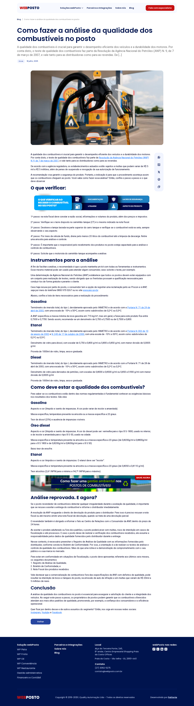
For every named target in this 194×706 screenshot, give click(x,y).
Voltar (40, 621)
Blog (131, 8)
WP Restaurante (26, 668)
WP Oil (20, 658)
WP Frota (22, 654)
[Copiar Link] (159, 187)
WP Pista (22, 649)
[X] (159, 172)
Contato (100, 664)
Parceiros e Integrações (99, 8)
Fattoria (172, 697)
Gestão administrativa (29, 673)
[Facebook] (159, 179)
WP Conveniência (26, 663)
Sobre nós (120, 8)
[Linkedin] (159, 165)
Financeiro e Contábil (29, 677)
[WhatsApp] (159, 157)
